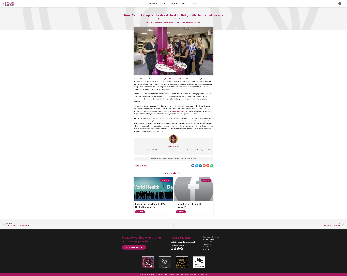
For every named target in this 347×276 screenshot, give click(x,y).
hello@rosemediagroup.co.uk (183, 242)
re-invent (193, 159)
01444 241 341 (180, 238)
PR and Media (185, 19)
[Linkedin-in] (172, 248)
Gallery (183, 4)
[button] (339, 3)
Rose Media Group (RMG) (174, 79)
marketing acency (173, 159)
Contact (193, 4)
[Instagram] (175, 248)
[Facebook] (178, 248)
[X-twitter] (181, 248)
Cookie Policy (204, 274)
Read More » (140, 211)
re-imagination (185, 159)
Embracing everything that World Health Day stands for (151, 205)
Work (173, 4)
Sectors (163, 4)
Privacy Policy (196, 274)
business (164, 159)
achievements (156, 159)
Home (147, 22)
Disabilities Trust (178, 111)
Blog (152, 22)
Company (151, 4)
